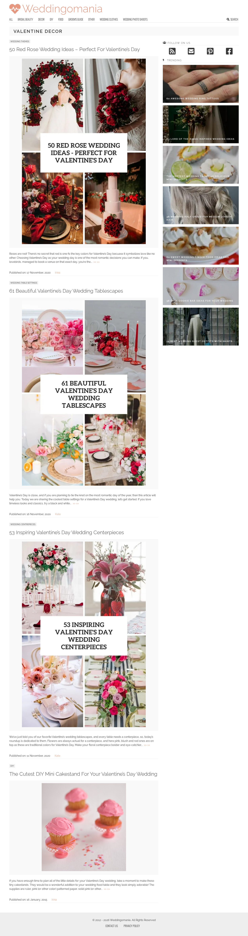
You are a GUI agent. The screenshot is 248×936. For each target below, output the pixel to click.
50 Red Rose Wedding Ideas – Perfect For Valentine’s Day (74, 49)
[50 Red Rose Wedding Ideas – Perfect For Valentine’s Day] (84, 243)
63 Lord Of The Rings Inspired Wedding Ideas (201, 139)
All (11, 19)
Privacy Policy (132, 926)
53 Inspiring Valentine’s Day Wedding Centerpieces (66, 532)
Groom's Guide (75, 19)
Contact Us (111, 926)
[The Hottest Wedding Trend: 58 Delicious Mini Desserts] (201, 165)
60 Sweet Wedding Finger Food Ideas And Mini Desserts (198, 259)
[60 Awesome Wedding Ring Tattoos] (201, 84)
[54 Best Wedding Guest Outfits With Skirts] (201, 327)
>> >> (96, 261)
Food (60, 19)
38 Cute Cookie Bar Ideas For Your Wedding (200, 301)
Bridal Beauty (25, 19)
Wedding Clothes (109, 19)
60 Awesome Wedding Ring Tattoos (193, 98)
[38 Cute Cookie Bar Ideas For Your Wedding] (201, 286)
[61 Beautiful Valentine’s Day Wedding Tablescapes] (84, 484)
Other (91, 19)
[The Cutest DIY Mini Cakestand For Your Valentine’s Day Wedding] (84, 870)
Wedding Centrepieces (22, 524)
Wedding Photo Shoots (135, 19)
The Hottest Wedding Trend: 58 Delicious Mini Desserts (198, 178)
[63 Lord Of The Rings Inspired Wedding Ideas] (201, 124)
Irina (57, 272)
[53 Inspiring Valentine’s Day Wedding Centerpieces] (84, 726)
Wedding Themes (19, 41)
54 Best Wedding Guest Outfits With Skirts (199, 341)
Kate (58, 514)
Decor (41, 19)
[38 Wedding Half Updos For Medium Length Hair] (201, 205)
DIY (51, 19)
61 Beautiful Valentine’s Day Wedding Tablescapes (66, 291)
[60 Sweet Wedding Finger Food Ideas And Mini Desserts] (201, 246)
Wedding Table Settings (23, 283)
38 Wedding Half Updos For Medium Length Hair (199, 218)
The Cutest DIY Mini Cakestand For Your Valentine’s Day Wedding (83, 774)
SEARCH (234, 19)
